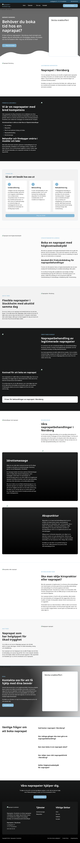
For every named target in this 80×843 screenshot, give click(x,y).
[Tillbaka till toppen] (75, 839)
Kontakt (45, 5)
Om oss (38, 5)
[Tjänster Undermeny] (33, 5)
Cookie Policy (65, 838)
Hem (24, 5)
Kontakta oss (8, 705)
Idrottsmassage (17, 461)
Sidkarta (58, 816)
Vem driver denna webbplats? (53, 838)
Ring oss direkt (10, 45)
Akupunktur (50, 516)
